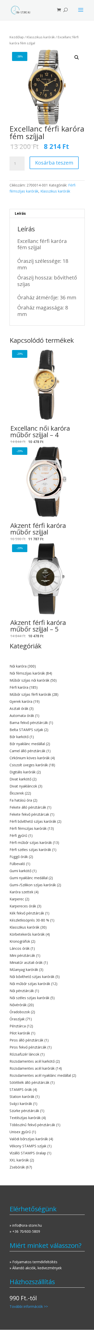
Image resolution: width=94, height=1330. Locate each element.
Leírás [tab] (20, 213)
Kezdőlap (17, 37)
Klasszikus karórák (41, 37)
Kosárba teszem (54, 162)
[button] (76, 57)
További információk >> (29, 1306)
